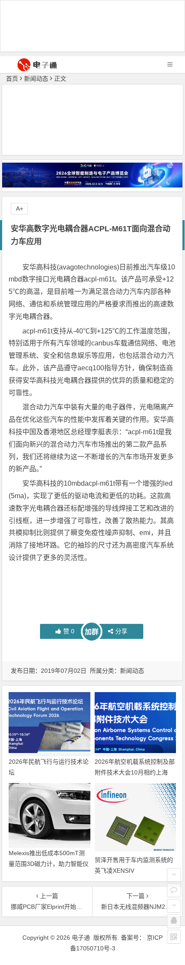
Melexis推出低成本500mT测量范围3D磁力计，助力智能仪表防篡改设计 (49, 864)
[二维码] (174, 937)
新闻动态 (36, 78)
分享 (121, 631)
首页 (12, 78)
